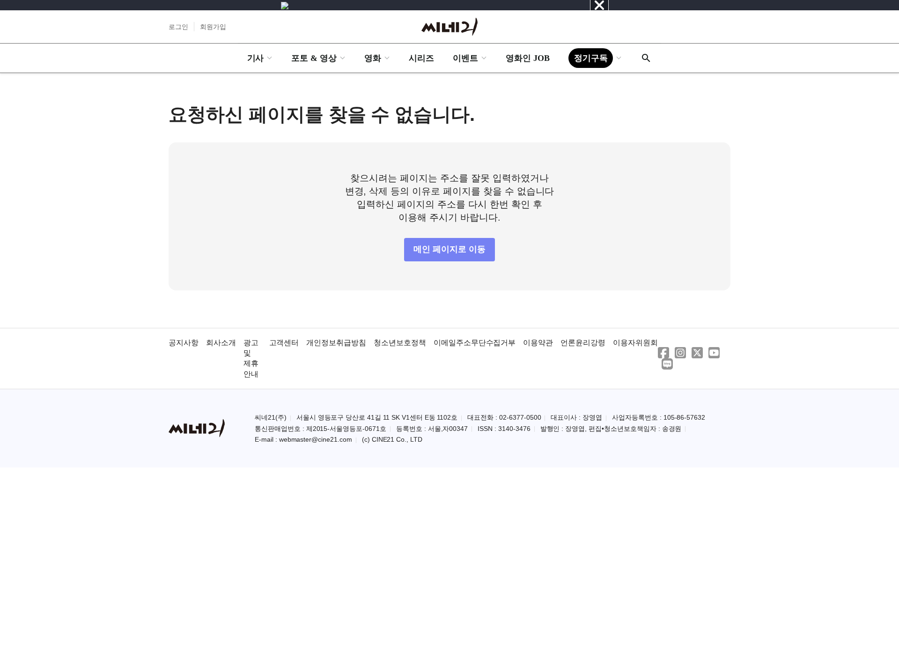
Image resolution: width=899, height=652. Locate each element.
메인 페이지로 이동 (449, 249)
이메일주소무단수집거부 (475, 343)
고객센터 (284, 343)
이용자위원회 (635, 343)
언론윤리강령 (582, 343)
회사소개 (221, 343)
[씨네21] (449, 26)
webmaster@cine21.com (315, 439)
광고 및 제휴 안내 (250, 358)
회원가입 (213, 26)
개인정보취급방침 (336, 343)
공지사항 (184, 343)
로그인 (178, 26)
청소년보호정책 (400, 343)
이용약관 (538, 343)
